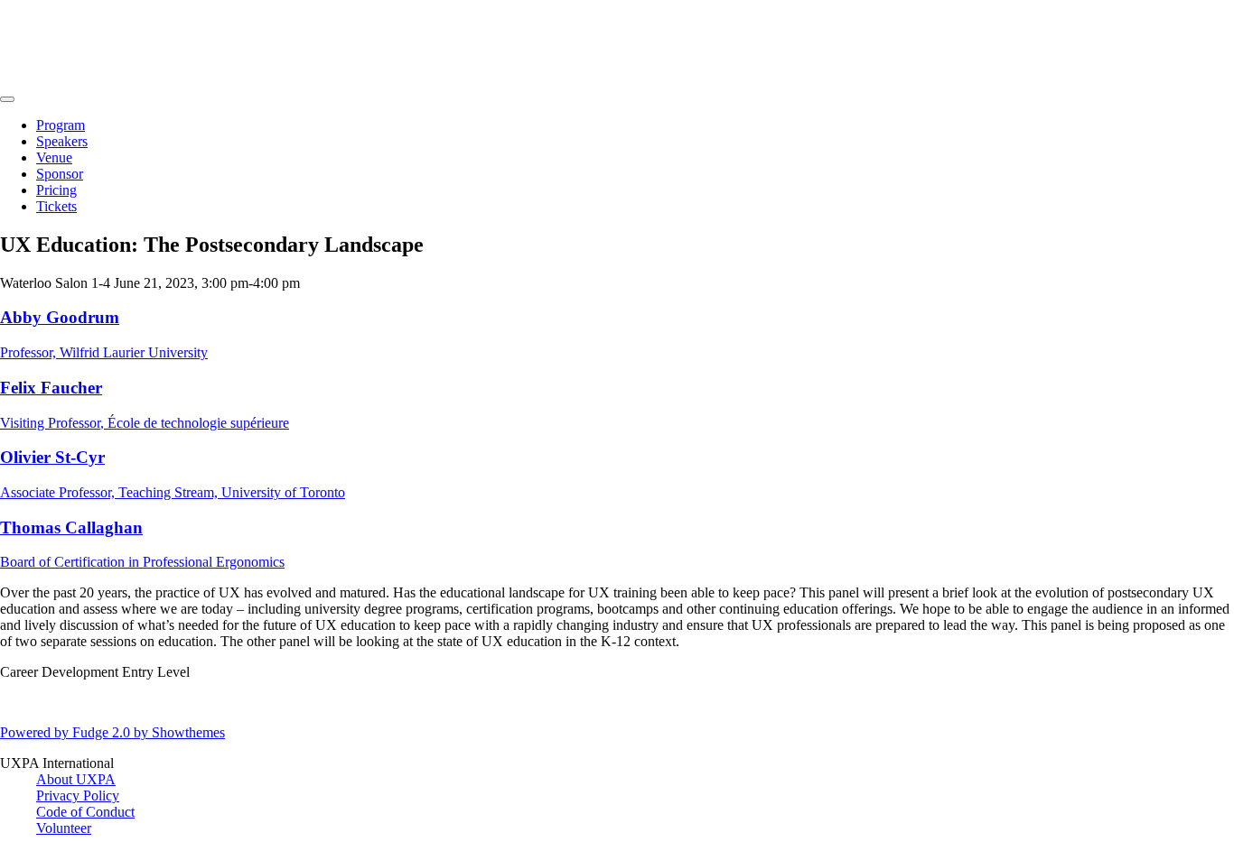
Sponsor (59, 173)
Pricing (56, 190)
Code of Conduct (85, 811)
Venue (54, 157)
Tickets (56, 206)
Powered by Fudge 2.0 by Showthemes (112, 732)
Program (60, 125)
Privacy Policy (77, 795)
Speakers (62, 141)
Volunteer (63, 828)
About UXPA (76, 779)
